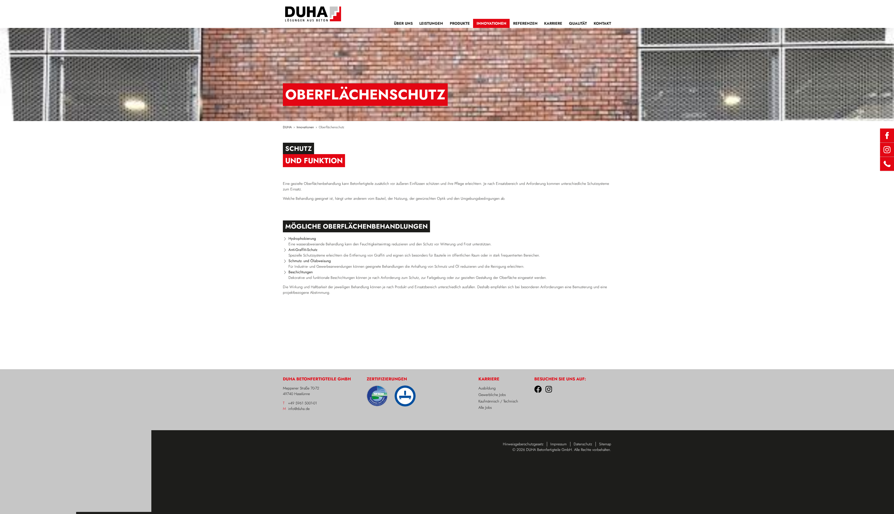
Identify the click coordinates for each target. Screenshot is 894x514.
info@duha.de (299, 408)
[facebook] (887, 135)
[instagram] (887, 150)
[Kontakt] (887, 164)
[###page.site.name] (313, 14)
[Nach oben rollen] (885, 505)
